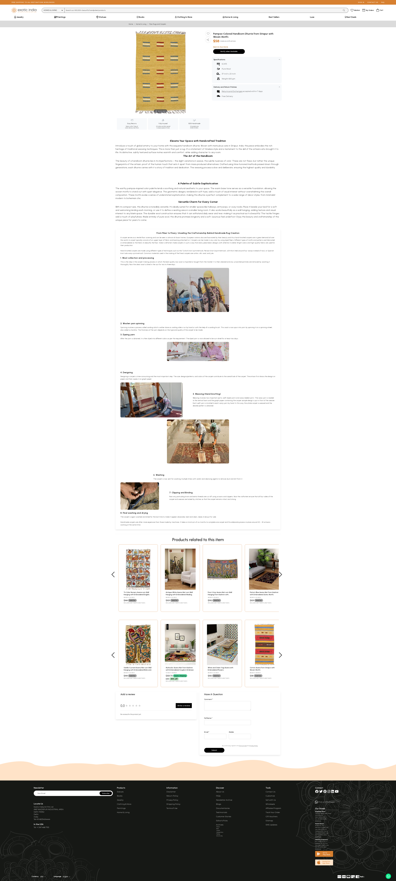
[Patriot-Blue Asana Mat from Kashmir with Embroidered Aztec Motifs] (264, 589)
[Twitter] (321, 792)
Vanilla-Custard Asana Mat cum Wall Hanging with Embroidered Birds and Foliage (137, 670)
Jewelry (120, 800)
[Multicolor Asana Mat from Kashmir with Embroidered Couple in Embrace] (180, 664)
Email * (206, 732)
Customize (270, 796)
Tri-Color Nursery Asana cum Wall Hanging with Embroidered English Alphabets (136, 594)
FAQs (218, 796)
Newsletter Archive (224, 800)
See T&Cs (136, 128)
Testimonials (221, 812)
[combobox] (202, 10)
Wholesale (270, 804)
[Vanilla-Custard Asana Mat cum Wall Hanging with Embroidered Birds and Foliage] (138, 664)
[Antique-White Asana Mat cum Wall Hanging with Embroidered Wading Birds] (180, 589)
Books (119, 796)
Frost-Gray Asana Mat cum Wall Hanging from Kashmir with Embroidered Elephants (220, 594)
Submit (214, 750)
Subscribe (106, 793)
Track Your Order (273, 812)
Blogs (218, 804)
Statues (120, 792)
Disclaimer (171, 792)
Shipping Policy (173, 804)
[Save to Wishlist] (208, 34)
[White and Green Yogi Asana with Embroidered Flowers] (222, 664)
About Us (220, 792)
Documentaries (223, 808)
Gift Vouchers (271, 817)
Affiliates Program (273, 808)
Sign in (361, 2)
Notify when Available (228, 51)
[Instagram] (328, 792)
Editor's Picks (221, 821)
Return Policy (172, 796)
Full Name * (208, 718)
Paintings (121, 808)
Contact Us (270, 792)
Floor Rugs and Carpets (157, 24)
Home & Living (141, 24)
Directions (318, 821)
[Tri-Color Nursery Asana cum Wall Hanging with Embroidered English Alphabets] (138, 589)
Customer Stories (223, 817)
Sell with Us (271, 800)
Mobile (231, 732)
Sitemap (269, 821)
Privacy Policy (254, 745)
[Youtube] (337, 792)
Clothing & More (124, 804)
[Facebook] (316, 792)
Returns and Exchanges (232, 91)
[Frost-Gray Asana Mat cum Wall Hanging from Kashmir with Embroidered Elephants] (222, 589)
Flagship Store (320, 811)
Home (131, 24)
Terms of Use (243, 745)
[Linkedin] (332, 792)
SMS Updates (271, 825)
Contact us (372, 2)
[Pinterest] (325, 792)
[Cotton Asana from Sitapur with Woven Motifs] (264, 664)
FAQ (382, 2)
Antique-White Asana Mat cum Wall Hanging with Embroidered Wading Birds (179, 594)
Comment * (208, 699)
